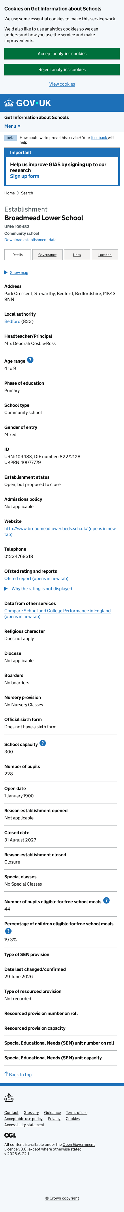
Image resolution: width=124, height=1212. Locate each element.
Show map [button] (19, 272)
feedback (99, 137)
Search (27, 193)
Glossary (31, 1112)
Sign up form (24, 176)
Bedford (12, 321)
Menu (10, 126)
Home (9, 193)
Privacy (54, 1118)
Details (17, 254)
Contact (11, 1112)
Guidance (52, 1112)
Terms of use (76, 1112)
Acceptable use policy (23, 1118)
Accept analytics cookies (62, 53)
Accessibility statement (24, 1124)
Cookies (73, 1118)
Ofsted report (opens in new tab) (36, 578)
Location (105, 254)
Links (77, 254)
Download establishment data (30, 239)
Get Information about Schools (36, 117)
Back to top (20, 1074)
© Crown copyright (62, 1198)
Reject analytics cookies (62, 69)
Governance (47, 254)
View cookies (62, 84)
